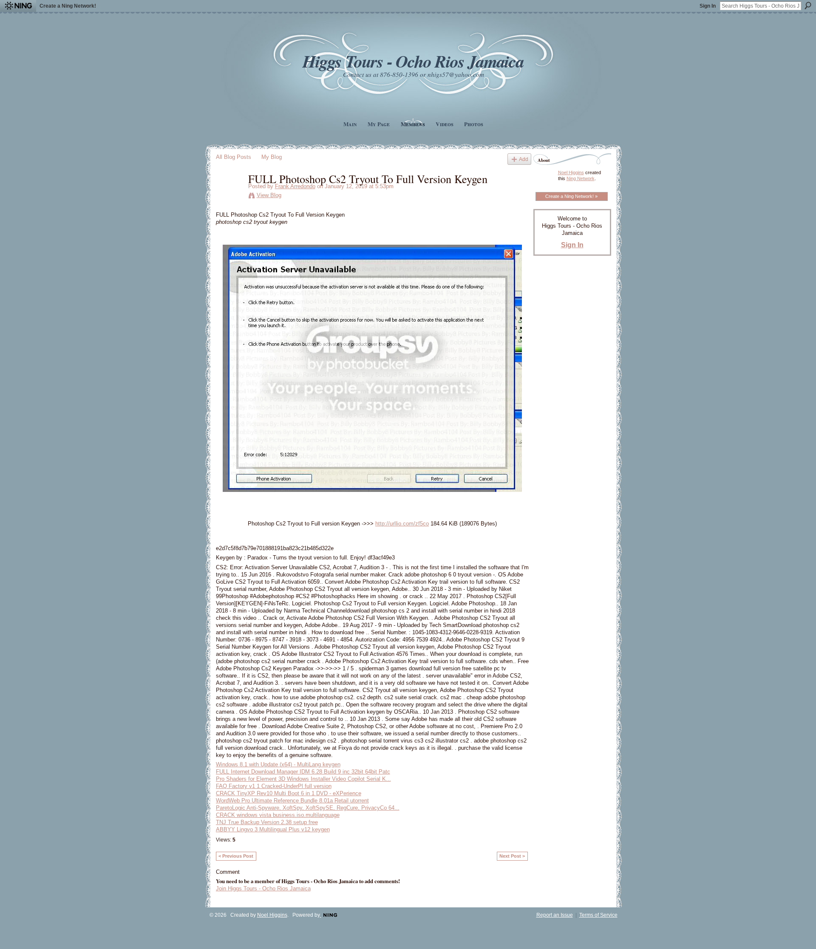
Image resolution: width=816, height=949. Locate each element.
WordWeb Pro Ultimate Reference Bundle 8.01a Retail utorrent (292, 800)
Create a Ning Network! (68, 6)
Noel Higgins (571, 172)
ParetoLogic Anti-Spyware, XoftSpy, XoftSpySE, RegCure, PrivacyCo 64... (308, 808)
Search (808, 5)
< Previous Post (235, 856)
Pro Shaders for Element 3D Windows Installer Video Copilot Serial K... (303, 779)
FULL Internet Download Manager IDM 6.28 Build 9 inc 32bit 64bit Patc (303, 771)
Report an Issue (554, 915)
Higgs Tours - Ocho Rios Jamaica (413, 61)
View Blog (269, 195)
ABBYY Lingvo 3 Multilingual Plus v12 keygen (273, 829)
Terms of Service (598, 915)
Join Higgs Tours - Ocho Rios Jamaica (263, 888)
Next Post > (512, 856)
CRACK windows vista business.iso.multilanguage (278, 815)
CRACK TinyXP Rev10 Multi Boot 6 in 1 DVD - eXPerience (288, 793)
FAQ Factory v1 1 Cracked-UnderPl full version (274, 786)
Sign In (708, 6)
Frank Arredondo (295, 186)
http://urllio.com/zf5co (402, 523)
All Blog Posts (233, 157)
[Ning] (18, 6)
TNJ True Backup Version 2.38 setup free (267, 822)
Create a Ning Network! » (571, 196)
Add (523, 159)
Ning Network (581, 178)
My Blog (271, 157)
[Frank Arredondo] (229, 196)
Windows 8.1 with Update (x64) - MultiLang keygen (278, 764)
